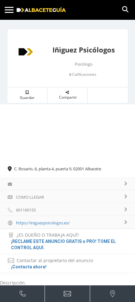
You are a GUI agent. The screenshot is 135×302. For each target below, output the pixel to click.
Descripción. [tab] (13, 283)
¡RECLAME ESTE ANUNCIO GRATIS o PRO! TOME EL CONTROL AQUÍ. (63, 244)
